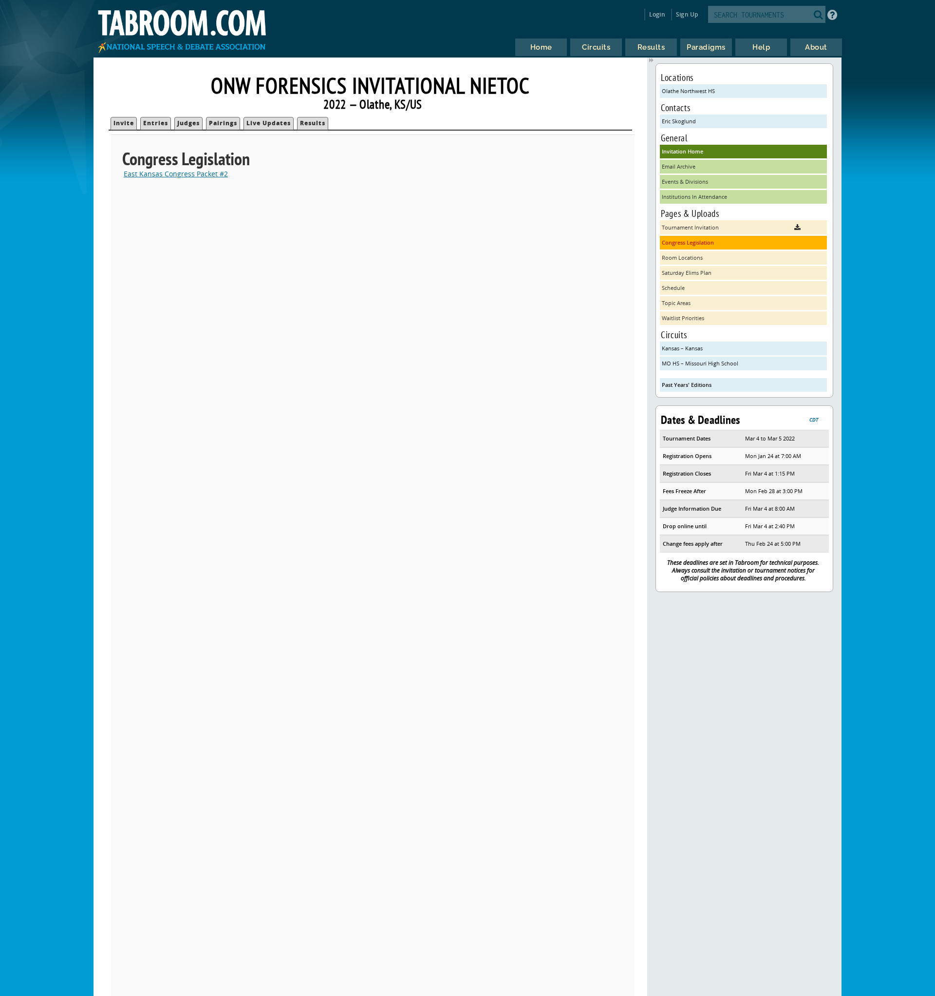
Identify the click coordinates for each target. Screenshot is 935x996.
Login (657, 14)
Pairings (223, 123)
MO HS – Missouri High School (700, 363)
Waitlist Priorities (683, 318)
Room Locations (682, 257)
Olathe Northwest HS (688, 91)
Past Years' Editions (686, 384)
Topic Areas (676, 302)
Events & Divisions (685, 181)
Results (312, 123)
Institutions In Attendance (694, 196)
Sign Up (687, 14)
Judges (188, 123)
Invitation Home (682, 151)
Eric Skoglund (679, 121)
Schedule (673, 287)
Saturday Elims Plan (686, 272)
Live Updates (268, 123)
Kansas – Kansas (682, 348)
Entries (155, 123)
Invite (123, 123)
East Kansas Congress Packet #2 (176, 173)
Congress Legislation (688, 242)
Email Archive (678, 166)
